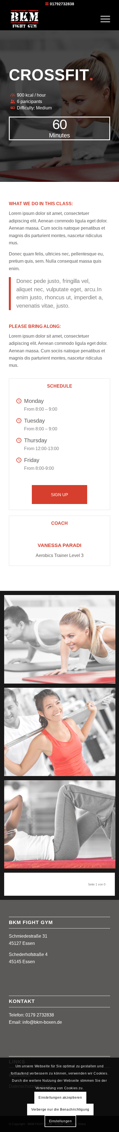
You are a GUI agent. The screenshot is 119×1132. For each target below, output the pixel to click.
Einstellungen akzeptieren (60, 1098)
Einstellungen (60, 1121)
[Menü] (102, 19)
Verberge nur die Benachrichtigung (60, 1109)
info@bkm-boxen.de (42, 1022)
